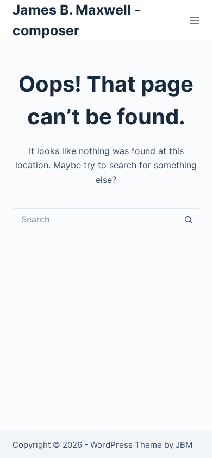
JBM (184, 445)
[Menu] (194, 21)
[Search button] (188, 219)
